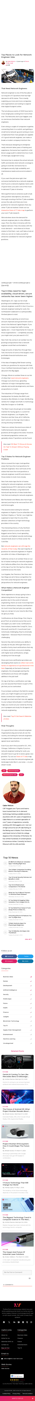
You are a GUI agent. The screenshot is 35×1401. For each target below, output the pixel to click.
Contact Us (5, 1345)
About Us (4, 1335)
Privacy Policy (16, 1393)
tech (21, 774)
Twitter (26, 956)
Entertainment (22, 1345)
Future (27, 61)
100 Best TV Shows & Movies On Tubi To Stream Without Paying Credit (17, 447)
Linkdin (26, 961)
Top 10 (20, 1348)
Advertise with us (7, 1341)
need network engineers (20, 378)
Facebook (10, 956)
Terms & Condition (27, 1393)
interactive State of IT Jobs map (13, 210)
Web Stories (5, 1368)
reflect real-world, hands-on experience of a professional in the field (17, 665)
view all (27, 939)
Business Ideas (22, 1335)
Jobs (4, 770)
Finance (20, 1338)
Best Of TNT (5, 1348)
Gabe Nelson (11, 61)
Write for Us (5, 1338)
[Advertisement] (17, 30)
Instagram (9, 961)
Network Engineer (14, 770)
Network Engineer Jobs (9, 774)
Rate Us (23, 1379)
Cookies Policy (6, 1393)
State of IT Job (21, 756)
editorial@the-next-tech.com (13, 1358)
